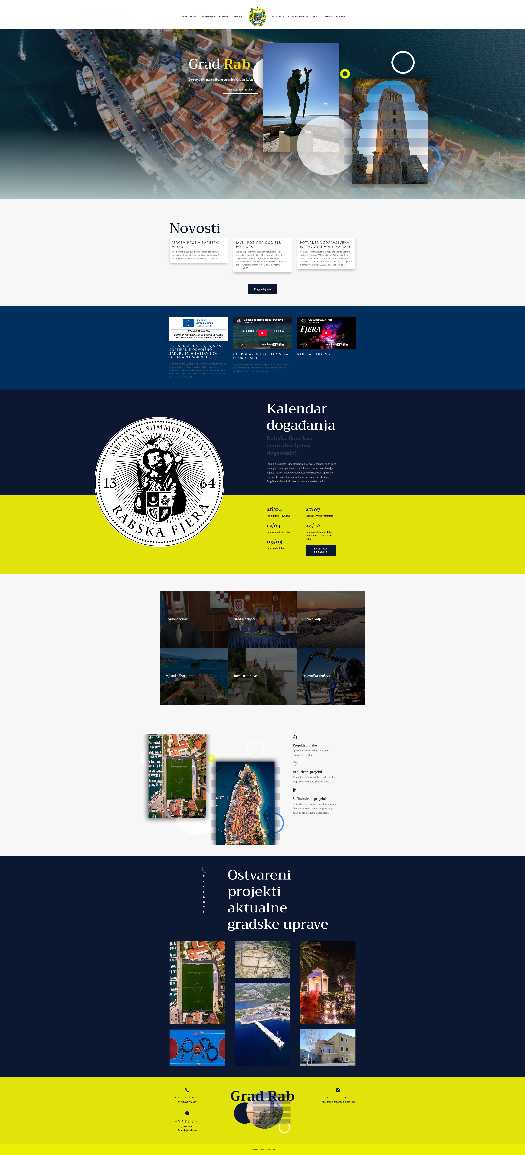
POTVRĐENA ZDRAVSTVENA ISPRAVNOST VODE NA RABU (326, 244)
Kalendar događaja (321, 550)
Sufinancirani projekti (309, 798)
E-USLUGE (223, 17)
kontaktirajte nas (240, 89)
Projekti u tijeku (305, 745)
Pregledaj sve (262, 289)
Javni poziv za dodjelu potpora (259, 244)
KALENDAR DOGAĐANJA (298, 17)
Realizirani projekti (307, 772)
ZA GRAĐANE (207, 17)
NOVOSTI (238, 17)
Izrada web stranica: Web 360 (262, 1149)
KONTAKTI (340, 17)
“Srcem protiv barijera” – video (197, 244)
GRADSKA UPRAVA (188, 17)
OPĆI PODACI (276, 17)
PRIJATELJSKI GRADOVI (322, 17)
